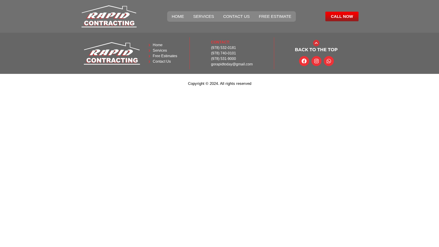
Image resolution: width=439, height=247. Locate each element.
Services (203, 16)
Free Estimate (275, 16)
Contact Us (236, 16)
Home (178, 16)
